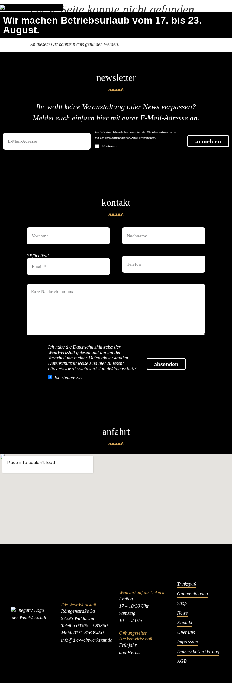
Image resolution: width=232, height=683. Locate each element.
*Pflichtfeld (38, 255)
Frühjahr (128, 645)
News (182, 612)
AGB (182, 661)
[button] (230, 7)
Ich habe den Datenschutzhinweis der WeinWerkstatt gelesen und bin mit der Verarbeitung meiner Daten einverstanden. (136, 135)
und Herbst (129, 652)
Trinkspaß (186, 584)
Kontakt (184, 622)
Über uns (186, 632)
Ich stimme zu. (110, 146)
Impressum (187, 641)
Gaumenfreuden (192, 593)
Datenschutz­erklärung (198, 651)
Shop (182, 603)
